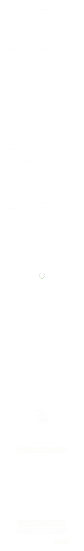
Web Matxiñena (42, 190)
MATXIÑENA (41, 149)
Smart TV (36, 307)
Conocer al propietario (42, 450)
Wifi (57, 307)
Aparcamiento (38, 289)
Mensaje (19, 485)
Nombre (19, 456)
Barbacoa (59, 289)
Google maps (42, 200)
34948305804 (45, 432)
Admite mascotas (15, 289)
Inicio (38, 6)
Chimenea (36, 294)
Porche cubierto (62, 303)
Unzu (45, 6)
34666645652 (44, 435)
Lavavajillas (60, 298)
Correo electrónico (23, 466)
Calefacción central (16, 294)
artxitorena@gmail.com (49, 443)
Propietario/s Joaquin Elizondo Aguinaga (40, 427)
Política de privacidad (42, 511)
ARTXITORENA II (13, 149)
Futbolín (59, 294)
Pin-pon (35, 303)
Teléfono (19, 476)
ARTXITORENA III (28, 149)
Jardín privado (14, 298)
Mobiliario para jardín (16, 303)
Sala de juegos (14, 307)
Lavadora (36, 298)
